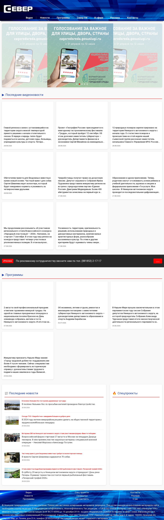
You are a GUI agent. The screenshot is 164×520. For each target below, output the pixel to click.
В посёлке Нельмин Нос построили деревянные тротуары (44, 401)
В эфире (98, 17)
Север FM (82, 17)
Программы (63, 17)
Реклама (115, 17)
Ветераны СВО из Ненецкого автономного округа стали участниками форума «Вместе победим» (59, 433)
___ (158, 261)
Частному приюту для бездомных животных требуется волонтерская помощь (52, 453)
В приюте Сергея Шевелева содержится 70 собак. (46, 457)
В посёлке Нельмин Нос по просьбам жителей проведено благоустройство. (58, 404)
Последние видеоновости (24, 95)
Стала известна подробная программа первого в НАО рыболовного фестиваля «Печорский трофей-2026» (62, 469)
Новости (45, 17)
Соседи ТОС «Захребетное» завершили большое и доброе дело (46, 416)
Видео (29, 17)
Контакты (132, 17)
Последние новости (23, 393)
